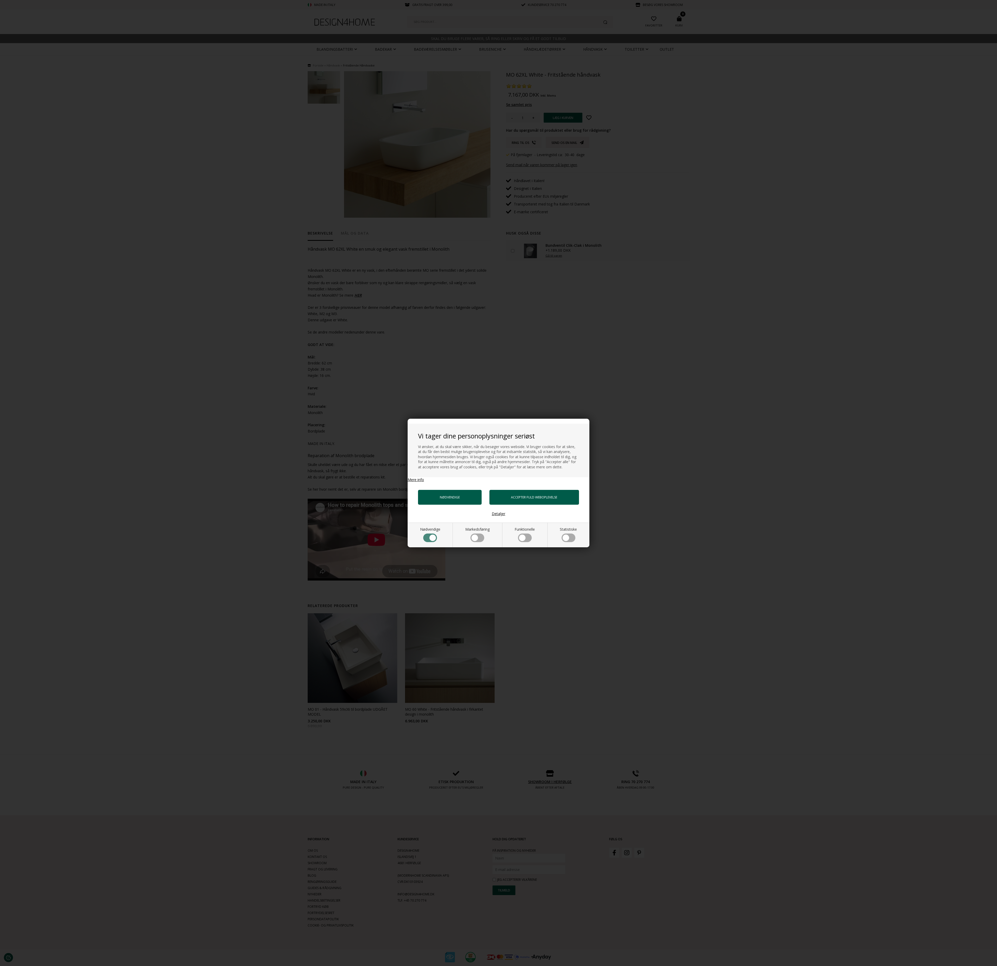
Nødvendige (430, 529)
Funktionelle (525, 529)
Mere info (416, 479)
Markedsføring (477, 529)
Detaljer (498, 513)
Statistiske (568, 529)
